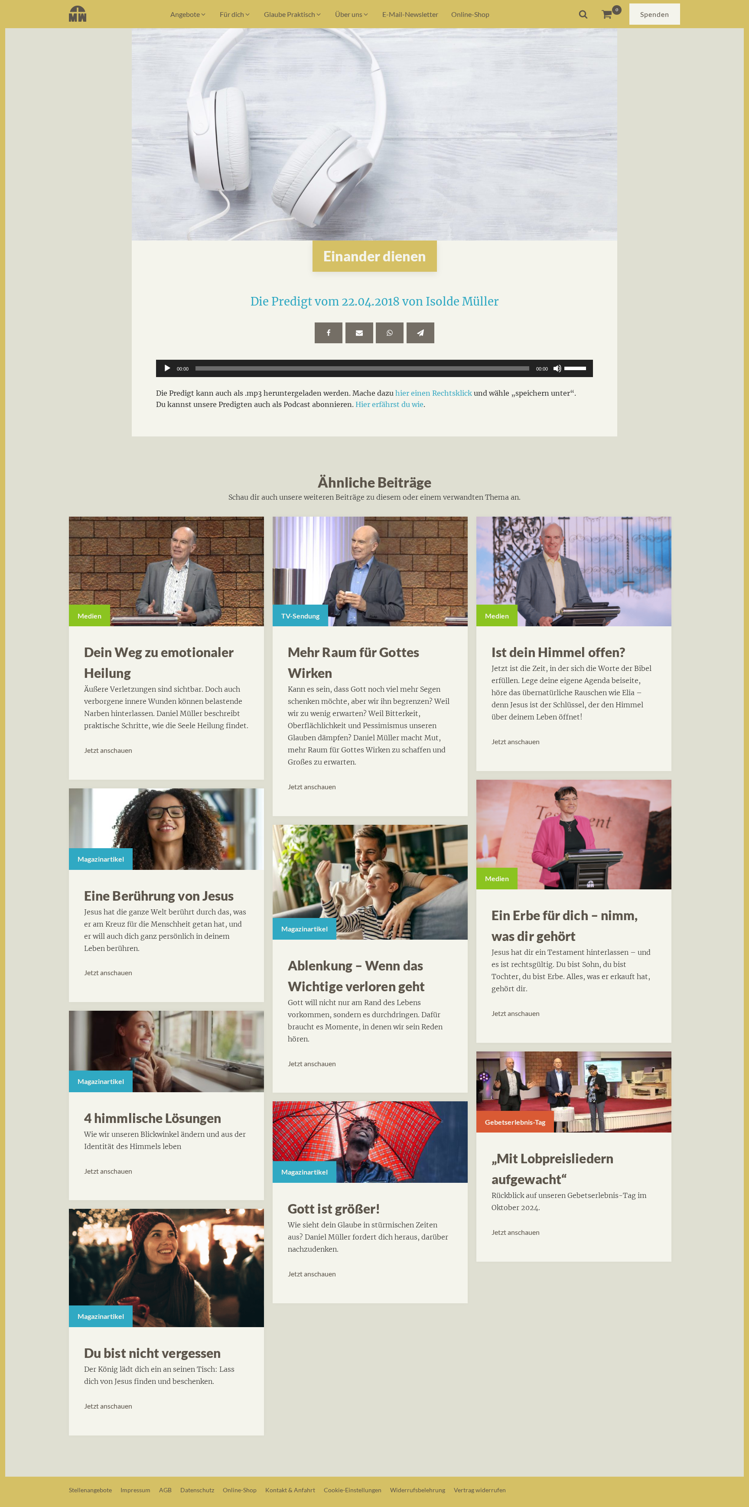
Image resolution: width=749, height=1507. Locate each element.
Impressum (135, 1490)
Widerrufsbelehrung (417, 1490)
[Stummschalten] (557, 368)
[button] (188, 14)
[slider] (576, 367)
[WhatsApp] (390, 332)
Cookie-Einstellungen (352, 1490)
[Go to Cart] (611, 14)
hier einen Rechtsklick (433, 393)
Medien (89, 616)
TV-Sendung (300, 616)
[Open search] (583, 14)
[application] (374, 368)
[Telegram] (420, 332)
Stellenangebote (90, 1490)
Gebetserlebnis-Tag (515, 1122)
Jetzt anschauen (108, 750)
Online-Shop (240, 1490)
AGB (165, 1490)
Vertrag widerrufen (480, 1490)
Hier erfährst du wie (389, 404)
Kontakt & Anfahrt (290, 1490)
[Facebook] (328, 332)
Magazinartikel (101, 859)
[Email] (359, 332)
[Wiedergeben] (167, 368)
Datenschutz (197, 1490)
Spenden (654, 14)
